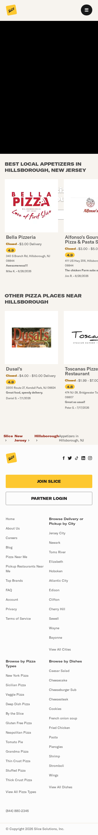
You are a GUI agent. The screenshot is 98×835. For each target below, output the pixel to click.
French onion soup (63, 718)
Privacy (11, 609)
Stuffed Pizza (16, 770)
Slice (8, 436)
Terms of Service (18, 618)
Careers (11, 538)
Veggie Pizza (15, 694)
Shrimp (54, 756)
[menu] (86, 10)
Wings (53, 775)
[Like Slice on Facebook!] (64, 458)
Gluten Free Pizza (19, 723)
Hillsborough (46, 436)
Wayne (54, 628)
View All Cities (60, 649)
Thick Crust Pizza (19, 780)
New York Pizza (17, 675)
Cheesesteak (58, 699)
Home (10, 519)
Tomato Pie (14, 742)
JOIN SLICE (49, 481)
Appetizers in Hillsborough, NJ (71, 438)
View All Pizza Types (21, 792)
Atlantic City (58, 580)
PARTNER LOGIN (49, 498)
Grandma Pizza (17, 751)
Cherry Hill (57, 609)
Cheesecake (58, 680)
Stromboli (56, 766)
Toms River (57, 552)
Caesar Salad (59, 671)
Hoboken (56, 571)
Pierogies (56, 747)
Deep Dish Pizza (18, 704)
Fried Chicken (59, 728)
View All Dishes (60, 787)
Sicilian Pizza (16, 685)
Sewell (54, 618)
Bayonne (55, 637)
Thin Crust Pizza (18, 761)
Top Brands (14, 580)
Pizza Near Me (16, 557)
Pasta (53, 737)
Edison (54, 590)
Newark (54, 542)
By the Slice (15, 713)
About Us (13, 528)
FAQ (9, 590)
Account (12, 599)
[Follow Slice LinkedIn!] (83, 458)
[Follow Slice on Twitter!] (70, 458)
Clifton (54, 599)
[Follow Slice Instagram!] (90, 458)
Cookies (55, 709)
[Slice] (11, 10)
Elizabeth (56, 561)
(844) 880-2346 (17, 811)
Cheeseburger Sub (62, 690)
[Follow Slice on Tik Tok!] (76, 458)
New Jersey (20, 438)
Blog (9, 547)
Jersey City (57, 533)
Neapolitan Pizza (18, 732)
